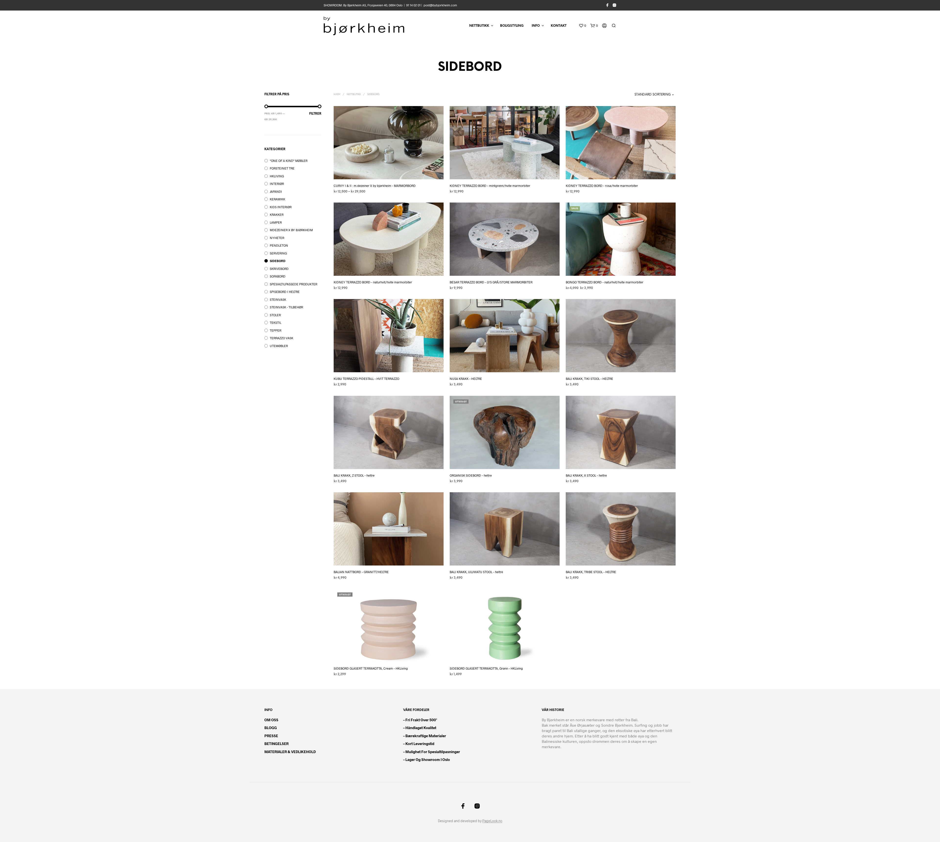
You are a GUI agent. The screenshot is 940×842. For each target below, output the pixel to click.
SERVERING (278, 253)
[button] (582, 25)
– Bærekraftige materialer (424, 736)
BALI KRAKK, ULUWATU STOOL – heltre (476, 572)
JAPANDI (276, 191)
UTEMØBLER (279, 346)
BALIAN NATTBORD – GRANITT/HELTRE (361, 572)
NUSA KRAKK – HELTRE (466, 379)
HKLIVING (277, 176)
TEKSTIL (275, 323)
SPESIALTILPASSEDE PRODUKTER (293, 284)
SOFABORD (277, 276)
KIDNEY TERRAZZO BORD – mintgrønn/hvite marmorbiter (490, 186)
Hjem (337, 94)
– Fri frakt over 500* (420, 720)
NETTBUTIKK (479, 25)
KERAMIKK (277, 199)
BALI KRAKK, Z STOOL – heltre (354, 475)
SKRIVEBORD (279, 269)
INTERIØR (277, 184)
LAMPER (276, 222)
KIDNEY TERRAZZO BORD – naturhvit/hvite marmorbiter (373, 282)
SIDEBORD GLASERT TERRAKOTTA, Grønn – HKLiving (486, 668)
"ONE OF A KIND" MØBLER (288, 161)
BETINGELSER (276, 743)
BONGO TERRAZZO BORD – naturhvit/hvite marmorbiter (604, 282)
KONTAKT (558, 25)
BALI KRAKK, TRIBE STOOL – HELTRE (591, 572)
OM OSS (271, 720)
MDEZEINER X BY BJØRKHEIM (291, 230)
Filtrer (315, 113)
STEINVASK (278, 299)
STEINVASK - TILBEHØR (286, 307)
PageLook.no (492, 821)
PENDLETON (279, 245)
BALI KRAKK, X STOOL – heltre (586, 475)
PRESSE (271, 736)
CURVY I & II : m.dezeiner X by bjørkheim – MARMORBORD (375, 186)
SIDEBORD (277, 261)
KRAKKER (276, 215)
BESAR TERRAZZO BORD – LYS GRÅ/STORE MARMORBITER (491, 282)
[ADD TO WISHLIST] (389, 170)
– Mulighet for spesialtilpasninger (431, 751)
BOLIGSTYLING (512, 25)
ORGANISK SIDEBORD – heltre (471, 475)
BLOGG (270, 727)
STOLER (275, 315)
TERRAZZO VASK (281, 338)
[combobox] (649, 94)
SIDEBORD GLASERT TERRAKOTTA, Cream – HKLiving (371, 668)
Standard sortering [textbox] (652, 94)
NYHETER (277, 238)
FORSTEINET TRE (282, 168)
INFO (536, 25)
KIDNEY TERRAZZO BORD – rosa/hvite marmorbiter (602, 186)
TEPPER (275, 330)
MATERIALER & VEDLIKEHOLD (290, 751)
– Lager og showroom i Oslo (426, 759)
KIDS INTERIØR (281, 207)
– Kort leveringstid (418, 743)
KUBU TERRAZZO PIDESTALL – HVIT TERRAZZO (366, 379)
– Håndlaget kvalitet (419, 727)
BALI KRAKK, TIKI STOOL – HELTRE (589, 379)
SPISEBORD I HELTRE (285, 292)
